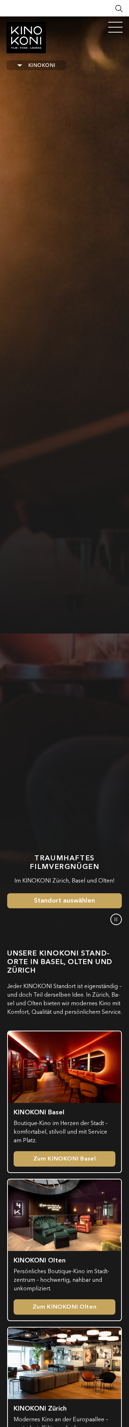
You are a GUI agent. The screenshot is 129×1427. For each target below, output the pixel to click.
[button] (116, 919)
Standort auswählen (64, 900)
